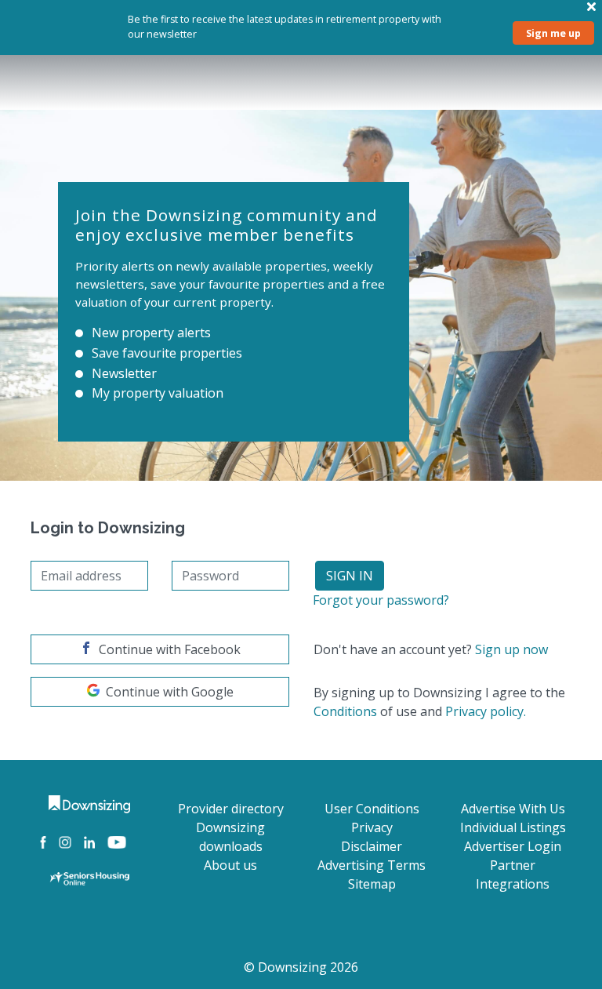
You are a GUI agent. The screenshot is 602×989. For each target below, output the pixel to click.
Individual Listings (513, 827)
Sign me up (553, 33)
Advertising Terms (371, 865)
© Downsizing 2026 (301, 967)
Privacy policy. (485, 711)
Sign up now (511, 649)
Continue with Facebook (170, 649)
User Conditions (372, 808)
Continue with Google (170, 691)
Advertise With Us (513, 808)
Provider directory (231, 808)
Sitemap (372, 884)
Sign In (349, 575)
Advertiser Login (512, 846)
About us (230, 865)
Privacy (372, 827)
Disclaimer (371, 846)
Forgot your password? (381, 600)
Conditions (345, 711)
